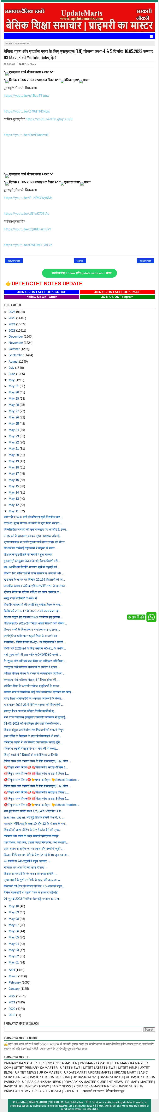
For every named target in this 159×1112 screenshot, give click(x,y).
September (16, 355)
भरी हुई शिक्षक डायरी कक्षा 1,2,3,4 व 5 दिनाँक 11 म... (33, 811)
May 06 (14, 931)
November (16, 342)
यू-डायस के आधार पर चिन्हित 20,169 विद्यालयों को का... (34, 579)
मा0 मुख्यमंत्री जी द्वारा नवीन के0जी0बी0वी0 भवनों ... (32, 654)
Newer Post (14, 261)
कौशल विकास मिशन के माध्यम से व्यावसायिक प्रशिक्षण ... (34, 673)
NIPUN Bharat (29, 64)
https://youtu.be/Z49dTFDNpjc (27, 111)
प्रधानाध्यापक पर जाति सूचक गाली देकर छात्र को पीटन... (35, 542)
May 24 (14, 429)
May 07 (14, 925)
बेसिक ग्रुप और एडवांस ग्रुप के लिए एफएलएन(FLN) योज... (37, 761)
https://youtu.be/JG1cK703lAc (26, 214)
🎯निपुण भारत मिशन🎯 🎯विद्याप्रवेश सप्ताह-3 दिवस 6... (36, 792)
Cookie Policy (92, 1109)
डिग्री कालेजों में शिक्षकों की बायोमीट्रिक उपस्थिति (31, 754)
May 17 (14, 473)
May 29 (14, 398)
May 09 (14, 912)
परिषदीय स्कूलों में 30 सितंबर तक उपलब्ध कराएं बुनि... (33, 742)
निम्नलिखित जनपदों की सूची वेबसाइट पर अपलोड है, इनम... (36, 529)
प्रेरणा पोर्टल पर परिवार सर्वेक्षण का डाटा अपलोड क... (32, 592)
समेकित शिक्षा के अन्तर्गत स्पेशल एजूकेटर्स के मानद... (32, 686)
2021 (12, 1002)
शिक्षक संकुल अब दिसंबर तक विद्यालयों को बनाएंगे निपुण (34, 729)
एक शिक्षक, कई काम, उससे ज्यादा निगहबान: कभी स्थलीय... (36, 842)
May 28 (14, 404)
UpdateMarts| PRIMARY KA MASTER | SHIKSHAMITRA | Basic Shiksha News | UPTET (53, 1102)
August (14, 361)
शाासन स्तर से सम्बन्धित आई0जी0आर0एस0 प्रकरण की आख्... (38, 692)
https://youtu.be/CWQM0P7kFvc (28, 245)
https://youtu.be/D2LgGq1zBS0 (49, 119)
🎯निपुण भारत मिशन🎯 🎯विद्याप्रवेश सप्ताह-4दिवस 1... (36, 767)
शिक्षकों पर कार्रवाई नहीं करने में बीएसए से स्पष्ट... (30, 548)
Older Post (145, 261)
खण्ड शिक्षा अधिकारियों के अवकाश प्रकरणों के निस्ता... (33, 698)
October (14, 349)
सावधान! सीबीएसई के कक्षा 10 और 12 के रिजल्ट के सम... (35, 823)
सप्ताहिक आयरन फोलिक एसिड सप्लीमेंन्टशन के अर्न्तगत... (35, 586)
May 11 (14, 511)
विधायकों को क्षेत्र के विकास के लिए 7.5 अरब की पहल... (34, 886)
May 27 (14, 411)
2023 (12, 330)
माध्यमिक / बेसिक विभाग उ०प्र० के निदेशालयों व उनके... (34, 642)
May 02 (14, 956)
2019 (12, 1015)
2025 (12, 318)
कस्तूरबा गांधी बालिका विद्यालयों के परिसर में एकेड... (31, 667)
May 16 (14, 480)
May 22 (14, 442)
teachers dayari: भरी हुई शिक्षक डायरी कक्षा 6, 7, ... (34, 817)
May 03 (14, 950)
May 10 (14, 906)
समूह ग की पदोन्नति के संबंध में (20, 598)
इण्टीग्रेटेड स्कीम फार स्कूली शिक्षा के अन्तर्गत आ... (31, 636)
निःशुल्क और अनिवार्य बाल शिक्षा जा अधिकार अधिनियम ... (35, 661)
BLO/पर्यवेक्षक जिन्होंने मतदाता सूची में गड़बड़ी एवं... (31, 567)
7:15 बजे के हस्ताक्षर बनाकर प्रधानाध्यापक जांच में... (32, 536)
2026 (12, 312)
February (15, 982)
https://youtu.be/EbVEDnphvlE (26, 135)
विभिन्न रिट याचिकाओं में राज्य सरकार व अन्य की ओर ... (34, 573)
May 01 (14, 962)
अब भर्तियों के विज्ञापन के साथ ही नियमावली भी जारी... (32, 736)
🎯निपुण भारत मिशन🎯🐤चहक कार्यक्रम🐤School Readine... (41, 779)
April (12, 970)
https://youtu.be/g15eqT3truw (26, 96)
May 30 (14, 392)
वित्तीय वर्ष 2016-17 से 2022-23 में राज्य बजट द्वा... (32, 611)
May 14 (14, 492)
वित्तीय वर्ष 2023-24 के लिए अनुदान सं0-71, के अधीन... (35, 648)
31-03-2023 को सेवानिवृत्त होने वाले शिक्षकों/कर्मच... (32, 723)
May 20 (14, 455)
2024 (12, 324)
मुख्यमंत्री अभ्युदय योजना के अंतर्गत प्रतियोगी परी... (32, 561)
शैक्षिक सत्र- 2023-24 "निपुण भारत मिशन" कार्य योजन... (35, 623)
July (12, 367)
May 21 (14, 448)
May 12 (14, 505)
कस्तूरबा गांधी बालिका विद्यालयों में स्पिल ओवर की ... (31, 679)
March (13, 976)
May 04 (14, 943)
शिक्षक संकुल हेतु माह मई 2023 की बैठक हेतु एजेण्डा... (33, 617)
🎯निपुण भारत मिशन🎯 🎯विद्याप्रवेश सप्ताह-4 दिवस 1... (36, 773)
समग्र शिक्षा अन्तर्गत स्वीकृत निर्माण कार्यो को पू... (30, 711)
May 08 (14, 918)
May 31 (14, 386)
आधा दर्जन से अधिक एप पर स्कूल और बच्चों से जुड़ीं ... (33, 848)
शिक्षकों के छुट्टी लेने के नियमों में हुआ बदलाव (28, 554)
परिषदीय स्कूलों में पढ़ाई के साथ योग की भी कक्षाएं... (31, 748)
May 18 (14, 467)
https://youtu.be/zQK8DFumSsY (27, 229)
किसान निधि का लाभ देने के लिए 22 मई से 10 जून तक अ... (36, 855)
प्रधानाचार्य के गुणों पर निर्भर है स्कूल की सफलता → (32, 880)
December (16, 336)
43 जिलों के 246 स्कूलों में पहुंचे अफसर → (27, 861)
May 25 (14, 423)
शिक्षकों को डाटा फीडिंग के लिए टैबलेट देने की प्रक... (32, 830)
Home (80, 261)
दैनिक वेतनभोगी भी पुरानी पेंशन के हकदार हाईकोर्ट (31, 892)
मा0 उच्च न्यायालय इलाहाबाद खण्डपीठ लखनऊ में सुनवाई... (35, 717)
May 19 (14, 461)
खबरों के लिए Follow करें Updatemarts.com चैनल (81, 273)
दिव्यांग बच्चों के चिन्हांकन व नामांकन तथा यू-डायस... (32, 629)
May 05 (14, 937)
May (12, 380)
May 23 (14, 436)
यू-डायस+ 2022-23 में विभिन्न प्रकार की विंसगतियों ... (34, 704)
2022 (12, 996)
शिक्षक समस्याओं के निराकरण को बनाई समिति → (30, 873)
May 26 (14, 417)
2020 (12, 1008)
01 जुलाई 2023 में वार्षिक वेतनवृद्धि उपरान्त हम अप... (32, 898)
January (14, 988)
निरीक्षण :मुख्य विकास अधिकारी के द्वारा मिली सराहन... (33, 523)
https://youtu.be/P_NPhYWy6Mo (28, 198)
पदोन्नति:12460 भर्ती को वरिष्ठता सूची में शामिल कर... (33, 517)
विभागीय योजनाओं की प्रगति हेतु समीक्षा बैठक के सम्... (33, 604)
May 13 (14, 498)
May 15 (14, 486)
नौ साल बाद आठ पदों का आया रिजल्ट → (26, 867)
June (12, 374)
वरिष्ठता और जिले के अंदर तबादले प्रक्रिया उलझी (31, 836)
